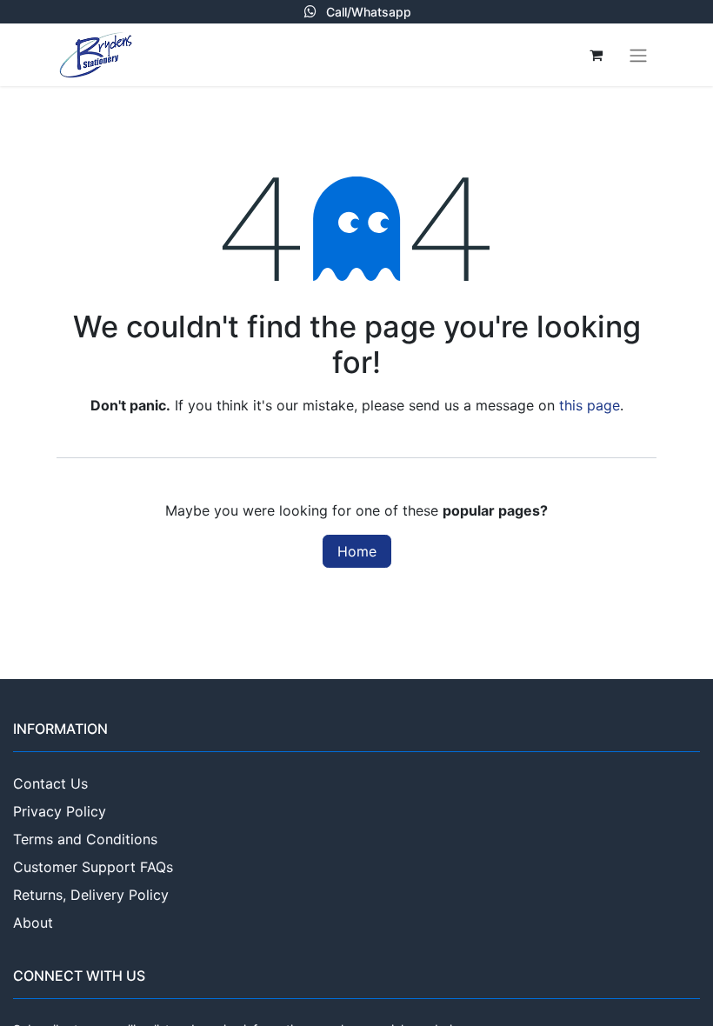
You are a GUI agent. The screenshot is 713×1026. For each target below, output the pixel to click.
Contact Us (50, 783)
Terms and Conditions (85, 839)
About (33, 922)
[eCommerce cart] (595, 54)
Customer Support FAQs (93, 867)
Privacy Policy (59, 811)
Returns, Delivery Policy (91, 894)
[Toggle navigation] (638, 55)
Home (356, 551)
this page (589, 405)
